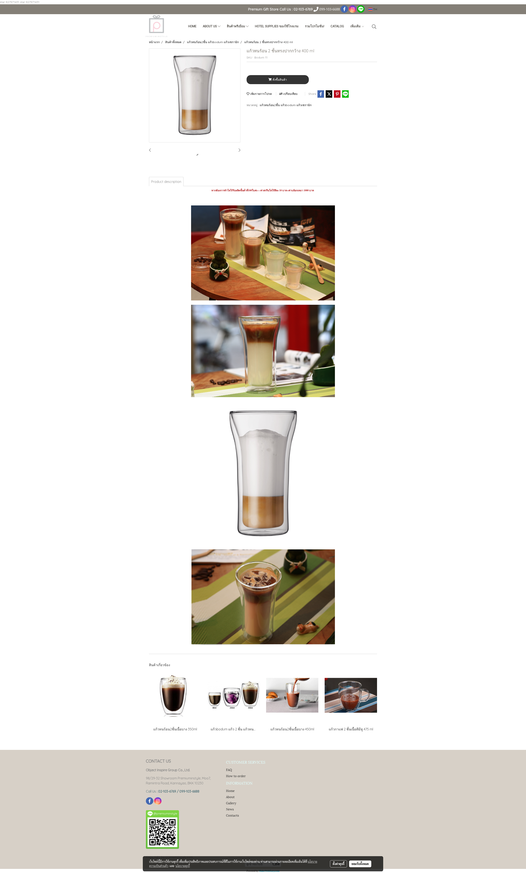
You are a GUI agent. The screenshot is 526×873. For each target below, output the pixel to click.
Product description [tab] (166, 182)
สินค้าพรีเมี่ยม (236, 26)
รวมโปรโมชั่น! (314, 26)
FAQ (229, 769)
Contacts (232, 815)
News (230, 809)
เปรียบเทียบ (290, 94)
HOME (192, 26)
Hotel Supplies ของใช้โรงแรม (277, 26)
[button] (374, 27)
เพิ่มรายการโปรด (260, 94)
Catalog (337, 26)
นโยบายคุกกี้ (182, 866)
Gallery (231, 802)
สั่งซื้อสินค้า (279, 79)
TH (374, 9)
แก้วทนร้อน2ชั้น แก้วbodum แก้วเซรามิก (285, 105)
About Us (210, 26)
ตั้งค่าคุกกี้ (338, 864)
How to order (236, 775)
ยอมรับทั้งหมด (360, 864)
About (230, 796)
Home (230, 790)
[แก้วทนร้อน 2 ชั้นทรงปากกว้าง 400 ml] (194, 96)
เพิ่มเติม (355, 26)
